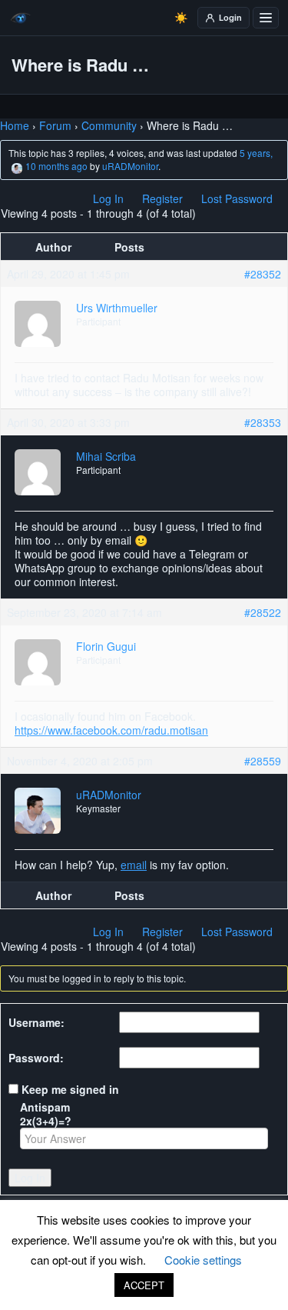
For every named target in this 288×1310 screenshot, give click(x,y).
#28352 (262, 274)
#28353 (262, 422)
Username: (36, 1022)
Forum (55, 125)
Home (14, 125)
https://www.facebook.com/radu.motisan (111, 730)
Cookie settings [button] (203, 1260)
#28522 (262, 612)
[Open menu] (266, 17)
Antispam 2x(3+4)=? (45, 1114)
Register (162, 198)
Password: (36, 1058)
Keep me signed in (70, 1089)
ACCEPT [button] (144, 1285)
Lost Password (237, 198)
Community (109, 125)
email (134, 864)
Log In (108, 198)
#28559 (262, 761)
